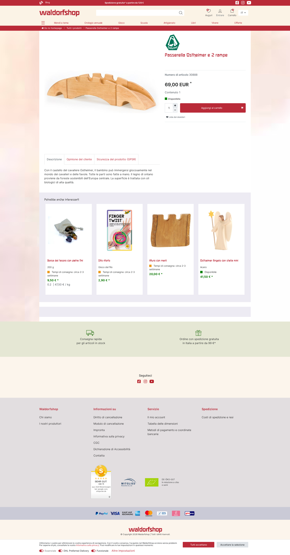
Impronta (99, 430)
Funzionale (102, 550)
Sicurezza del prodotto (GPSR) (116, 159)
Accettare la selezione (232, 544)
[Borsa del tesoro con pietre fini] (68, 230)
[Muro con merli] (170, 230)
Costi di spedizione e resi (217, 417)
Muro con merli (158, 260)
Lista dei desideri (176, 117)
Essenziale (50, 550)
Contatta (99, 455)
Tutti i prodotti (74, 28)
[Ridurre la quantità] (175, 110)
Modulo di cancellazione (108, 423)
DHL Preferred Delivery (76, 550)
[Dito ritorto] (119, 230)
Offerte (238, 22)
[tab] (54, 159)
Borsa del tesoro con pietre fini (65, 260)
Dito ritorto (104, 260)
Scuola (144, 22)
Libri (193, 22)
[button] (43, 23)
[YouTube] (249, 2)
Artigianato (169, 22)
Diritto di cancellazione (107, 417)
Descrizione (54, 159)
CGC (96, 442)
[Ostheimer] (172, 42)
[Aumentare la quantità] (175, 105)
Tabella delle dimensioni (163, 423)
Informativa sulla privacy (109, 436)
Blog (47, 2)
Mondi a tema (61, 22)
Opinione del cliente (79, 159)
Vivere (215, 22)
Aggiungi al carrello (211, 107)
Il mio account (156, 417)
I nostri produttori (50, 423)
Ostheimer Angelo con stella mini (219, 260)
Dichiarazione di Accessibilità (111, 449)
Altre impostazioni (123, 550)
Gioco (121, 22)
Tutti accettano (198, 544)
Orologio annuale (93, 22)
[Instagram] (243, 2)
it (242, 12)
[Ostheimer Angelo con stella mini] (221, 230)
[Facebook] (237, 2)
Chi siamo (45, 417)
